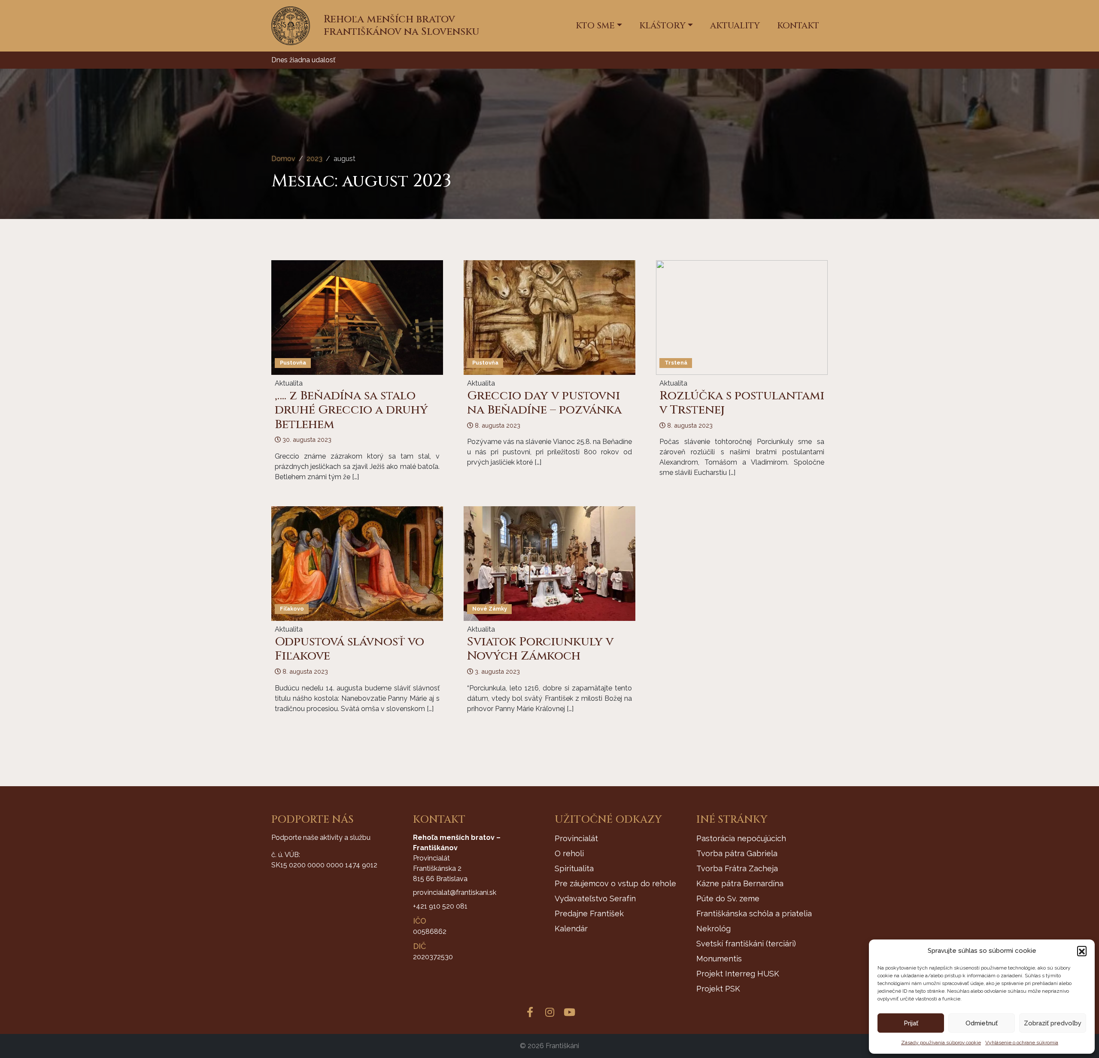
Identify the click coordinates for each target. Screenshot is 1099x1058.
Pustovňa (293, 362)
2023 (314, 159)
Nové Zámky (489, 608)
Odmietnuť (981, 1023)
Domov (283, 159)
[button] (1082, 950)
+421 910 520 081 (440, 906)
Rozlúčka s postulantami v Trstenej (741, 403)
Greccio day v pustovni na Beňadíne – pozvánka (544, 403)
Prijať (911, 1023)
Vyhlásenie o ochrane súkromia (1021, 1043)
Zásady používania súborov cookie (941, 1043)
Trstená (676, 362)
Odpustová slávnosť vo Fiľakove (349, 649)
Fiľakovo (292, 608)
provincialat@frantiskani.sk (454, 892)
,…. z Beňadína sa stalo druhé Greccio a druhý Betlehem (351, 410)
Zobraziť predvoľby (1052, 1023)
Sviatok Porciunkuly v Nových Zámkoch (540, 649)
